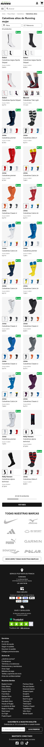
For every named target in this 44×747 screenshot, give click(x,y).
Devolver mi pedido (9, 649)
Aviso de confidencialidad (11, 676)
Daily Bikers (6, 686)
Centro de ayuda (8, 644)
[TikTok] (27, 743)
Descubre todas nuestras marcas (22, 559)
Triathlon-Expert (28, 706)
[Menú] (2, 8)
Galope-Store (6, 696)
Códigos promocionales (10, 651)
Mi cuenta (5, 641)
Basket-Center (7, 684)
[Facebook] (17, 743)
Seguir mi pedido (8, 646)
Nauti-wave (6, 711)
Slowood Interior (29, 689)
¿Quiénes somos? (8, 659)
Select (4, 57)
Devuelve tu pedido (22, 615)
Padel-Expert (6, 716)
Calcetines (20, 14)
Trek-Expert (27, 703)
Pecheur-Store (28, 684)
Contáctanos (22, 577)
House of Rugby (7, 703)
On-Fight (5, 713)
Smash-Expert (28, 691)
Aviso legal (6, 668)
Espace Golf (6, 691)
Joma (4, 135)
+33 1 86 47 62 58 (22, 583)
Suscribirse (34, 729)
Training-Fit (27, 701)
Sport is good (27, 699)
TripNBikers (27, 708)
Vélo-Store (26, 711)
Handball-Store (7, 701)
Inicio (3, 14)
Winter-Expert (28, 713)
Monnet (26, 97)
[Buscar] (7, 8)
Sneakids (26, 696)
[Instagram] (22, 743)
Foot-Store (5, 694)
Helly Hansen (28, 436)
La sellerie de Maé (8, 706)
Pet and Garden (28, 686)
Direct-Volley (6, 689)
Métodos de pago (8, 671)
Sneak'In (26, 694)
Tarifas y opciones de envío (11, 673)
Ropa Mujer (11, 14)
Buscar (11, 8)
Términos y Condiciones (10, 664)
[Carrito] (42, 3)
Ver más (22, 504)
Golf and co (6, 699)
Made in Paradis (8, 708)
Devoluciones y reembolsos (12, 666)
